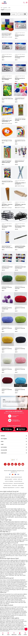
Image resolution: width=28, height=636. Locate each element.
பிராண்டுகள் (5, 7)
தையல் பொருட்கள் (5, 306)
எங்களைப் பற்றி (7, 477)
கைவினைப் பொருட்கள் (5, 265)
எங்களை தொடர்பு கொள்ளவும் (8, 483)
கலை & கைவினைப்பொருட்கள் (7, 32)
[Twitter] (19, 464)
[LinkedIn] (12, 464)
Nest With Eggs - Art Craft (7, 140)
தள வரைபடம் (17, 487)
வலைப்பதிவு (15, 479)
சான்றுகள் (22, 487)
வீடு (1, 7)
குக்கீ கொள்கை (20, 485)
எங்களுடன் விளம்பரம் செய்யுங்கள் (16, 477)
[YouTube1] (22, 464)
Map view (21, 14)
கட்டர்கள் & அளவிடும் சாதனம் (20, 245)
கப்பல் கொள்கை (14, 485)
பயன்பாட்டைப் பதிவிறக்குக (9, 481)
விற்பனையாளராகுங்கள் (8, 479)
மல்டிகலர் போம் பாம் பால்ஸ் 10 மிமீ (7, 181)
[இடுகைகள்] (15, 464)
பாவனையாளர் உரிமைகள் (18, 481)
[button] (24, 3)
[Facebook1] (5, 464)
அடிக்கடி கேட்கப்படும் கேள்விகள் (19, 483)
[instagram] (8, 464)
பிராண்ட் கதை (20, 479)
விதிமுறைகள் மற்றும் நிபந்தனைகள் (9, 487)
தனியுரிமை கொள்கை (7, 485)
